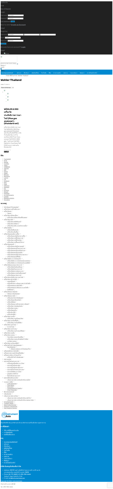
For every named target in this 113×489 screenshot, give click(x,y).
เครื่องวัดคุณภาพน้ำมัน (10, 291)
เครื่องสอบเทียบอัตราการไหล (15, 363)
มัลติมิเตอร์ (10, 289)
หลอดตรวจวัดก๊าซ (12, 373)
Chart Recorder (12, 390)
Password (4, 18)
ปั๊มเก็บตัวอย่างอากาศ (13, 375)
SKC (5, 170)
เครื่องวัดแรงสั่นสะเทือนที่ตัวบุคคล (17, 217)
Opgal (6, 173)
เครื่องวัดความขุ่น (12, 308)
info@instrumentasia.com (17, 478)
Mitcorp (6, 175)
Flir (5, 189)
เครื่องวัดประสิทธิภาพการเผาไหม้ (13, 277)
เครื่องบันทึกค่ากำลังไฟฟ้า (11, 351)
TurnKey (6, 164)
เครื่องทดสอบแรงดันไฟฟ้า (14, 285)
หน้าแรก (19, 73)
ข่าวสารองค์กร (57, 73)
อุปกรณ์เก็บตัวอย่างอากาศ (11, 361)
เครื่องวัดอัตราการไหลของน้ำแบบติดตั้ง (18, 263)
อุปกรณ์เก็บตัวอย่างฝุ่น (13, 365)
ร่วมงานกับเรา (73, 73)
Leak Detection (12, 383)
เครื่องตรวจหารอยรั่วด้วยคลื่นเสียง (14, 353)
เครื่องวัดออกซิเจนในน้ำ (14, 300)
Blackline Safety (9, 198)
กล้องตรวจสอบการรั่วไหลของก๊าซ (20, 349)
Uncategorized (8, 402)
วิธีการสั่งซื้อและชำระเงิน (11, 430)
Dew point (10, 387)
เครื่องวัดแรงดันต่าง (13, 223)
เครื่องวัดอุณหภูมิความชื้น (11, 234)
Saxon (6, 171)
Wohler (6, 162)
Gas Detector (11, 347)
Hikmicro (6, 186)
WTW (5, 160)
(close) (3, 28)
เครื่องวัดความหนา (9, 335)
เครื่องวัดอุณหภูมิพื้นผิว (14, 256)
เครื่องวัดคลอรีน (12, 310)
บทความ (65, 73)
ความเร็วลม (10, 326)
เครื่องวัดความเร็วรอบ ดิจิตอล (15, 331)
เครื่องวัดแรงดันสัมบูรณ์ (14, 221)
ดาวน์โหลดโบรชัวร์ (92, 73)
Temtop (6, 168)
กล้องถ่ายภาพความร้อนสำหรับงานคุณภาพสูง (20, 400)
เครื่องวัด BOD (11, 314)
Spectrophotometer (10, 405)
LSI (5, 179)
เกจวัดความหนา (12, 341)
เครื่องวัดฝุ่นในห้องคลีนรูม (14, 267)
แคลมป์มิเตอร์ (11, 281)
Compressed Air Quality (14, 388)
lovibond (6, 181)
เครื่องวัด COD (11, 312)
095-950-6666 (10, 65)
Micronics (7, 176)
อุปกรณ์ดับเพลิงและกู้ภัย (11, 378)
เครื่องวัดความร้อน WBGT (11, 343)
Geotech (6, 187)
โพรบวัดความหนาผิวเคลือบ (15, 337)
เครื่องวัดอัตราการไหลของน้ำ (12, 258)
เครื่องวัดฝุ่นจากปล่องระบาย (15, 271)
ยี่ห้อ (50, 73)
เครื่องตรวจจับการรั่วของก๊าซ (12, 355)
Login (23, 47)
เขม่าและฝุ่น (7, 359)
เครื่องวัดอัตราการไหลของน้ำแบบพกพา (18, 260)
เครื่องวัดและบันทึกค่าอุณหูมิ (15, 246)
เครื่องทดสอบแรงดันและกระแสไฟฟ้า (18, 287)
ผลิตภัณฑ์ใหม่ (35, 73)
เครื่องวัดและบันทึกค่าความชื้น (16, 236)
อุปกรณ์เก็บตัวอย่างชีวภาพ (15, 367)
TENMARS (7, 167)
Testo (5, 165)
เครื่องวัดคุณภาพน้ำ (9, 296)
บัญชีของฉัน (4, 2)
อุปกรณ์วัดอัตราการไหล (14, 371)
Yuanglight (7, 159)
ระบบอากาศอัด (8, 382)
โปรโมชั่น (43, 73)
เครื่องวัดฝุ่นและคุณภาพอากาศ (13, 265)
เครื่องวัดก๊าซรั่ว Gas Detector (13, 345)
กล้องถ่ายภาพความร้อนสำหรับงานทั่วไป (19, 398)
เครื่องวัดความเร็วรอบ (10, 329)
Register (8, 9)
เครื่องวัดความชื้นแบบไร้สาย (15, 242)
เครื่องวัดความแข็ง (9, 316)
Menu (2, 70)
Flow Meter (10, 385)
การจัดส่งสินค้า (8, 432)
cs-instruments (9, 195)
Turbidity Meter (8, 403)
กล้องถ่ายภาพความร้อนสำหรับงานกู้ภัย (18, 380)
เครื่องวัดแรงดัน (8, 219)
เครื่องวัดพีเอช (11, 302)
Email (3, 37)
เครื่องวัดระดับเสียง (12, 232)
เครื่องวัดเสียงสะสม (12, 230)
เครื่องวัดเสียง (8, 228)
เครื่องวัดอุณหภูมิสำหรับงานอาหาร (17, 254)
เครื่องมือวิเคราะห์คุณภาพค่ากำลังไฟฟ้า (18, 283)
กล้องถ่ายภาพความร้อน (11, 396)
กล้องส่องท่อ (7, 394)
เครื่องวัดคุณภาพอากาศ (14, 275)
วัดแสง (9, 213)
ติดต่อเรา (82, 73)
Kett (5, 182)
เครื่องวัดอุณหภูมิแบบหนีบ (14, 252)
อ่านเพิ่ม (6, 152)
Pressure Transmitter (10, 406)
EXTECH (6, 190)
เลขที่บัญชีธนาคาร (9, 434)
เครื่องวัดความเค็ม (9, 333)
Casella (6, 196)
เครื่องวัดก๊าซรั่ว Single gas (15, 357)
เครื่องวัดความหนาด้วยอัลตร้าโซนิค (17, 339)
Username (4, 15)
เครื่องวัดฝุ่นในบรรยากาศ (14, 269)
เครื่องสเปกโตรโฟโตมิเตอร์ (15, 298)
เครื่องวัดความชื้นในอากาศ (15, 238)
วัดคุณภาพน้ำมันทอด (13, 293)
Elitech (6, 192)
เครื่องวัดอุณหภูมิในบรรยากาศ (16, 248)
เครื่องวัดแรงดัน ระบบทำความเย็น (17, 225)
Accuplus (7, 200)
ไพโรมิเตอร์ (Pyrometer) (11, 207)
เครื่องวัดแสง (7, 211)
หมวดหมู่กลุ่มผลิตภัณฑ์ (7, 73)
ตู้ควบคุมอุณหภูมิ (9, 392)
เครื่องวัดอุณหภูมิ (9, 244)
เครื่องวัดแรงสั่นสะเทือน (11, 215)
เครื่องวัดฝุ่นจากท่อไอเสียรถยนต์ (16, 273)
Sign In (3, 9)
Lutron (6, 178)
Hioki (5, 184)
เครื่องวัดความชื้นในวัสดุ (14, 240)
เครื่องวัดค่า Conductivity (15, 306)
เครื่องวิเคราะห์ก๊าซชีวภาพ (11, 209)
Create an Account (18, 25)
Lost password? (5, 21)
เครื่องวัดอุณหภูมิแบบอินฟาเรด (16, 250)
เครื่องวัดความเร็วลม (10, 324)
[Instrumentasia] (9, 62)
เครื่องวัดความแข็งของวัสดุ (15, 318)
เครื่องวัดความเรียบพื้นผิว (11, 320)
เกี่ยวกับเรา (26, 73)
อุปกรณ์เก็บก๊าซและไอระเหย (15, 369)
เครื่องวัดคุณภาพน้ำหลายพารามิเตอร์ (18, 304)
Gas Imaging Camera (10, 408)
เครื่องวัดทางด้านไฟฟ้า (10, 279)
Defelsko (6, 193)
